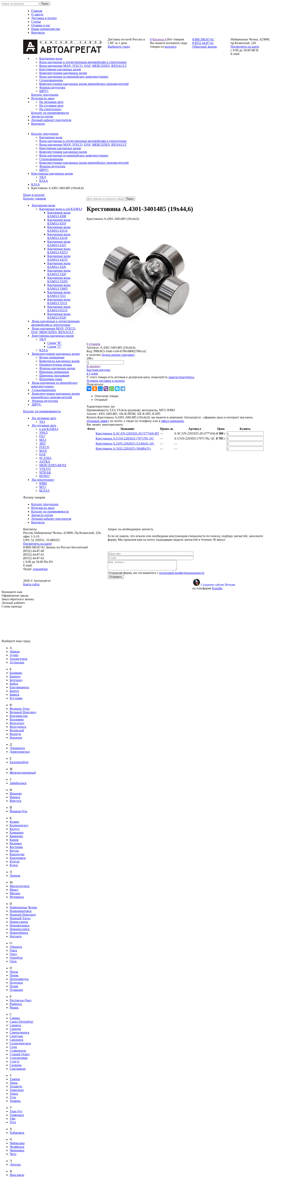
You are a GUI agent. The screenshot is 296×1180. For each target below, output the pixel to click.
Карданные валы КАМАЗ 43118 (58, 236)
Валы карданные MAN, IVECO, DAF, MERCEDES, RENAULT (83, 144)
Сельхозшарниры (51, 159)
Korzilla (217, 588)
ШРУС (44, 170)
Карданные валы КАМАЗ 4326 (58, 265)
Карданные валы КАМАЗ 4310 (58, 221)
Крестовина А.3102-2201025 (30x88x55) (123, 448)
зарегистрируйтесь (181, 377)
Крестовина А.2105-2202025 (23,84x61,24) (125, 443)
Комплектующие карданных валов (63, 151)
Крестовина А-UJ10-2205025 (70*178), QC (125, 438)
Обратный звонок (204, 46)
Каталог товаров (34, 198)
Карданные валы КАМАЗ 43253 (58, 250)
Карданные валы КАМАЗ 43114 (58, 228)
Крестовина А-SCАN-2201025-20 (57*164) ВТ (127, 433)
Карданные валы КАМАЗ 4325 (58, 243)
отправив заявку (98, 421)
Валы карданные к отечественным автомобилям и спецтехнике (83, 141)
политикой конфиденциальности (181, 573)
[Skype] (117, 388)
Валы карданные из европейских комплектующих (73, 155)
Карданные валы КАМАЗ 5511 (58, 294)
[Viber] (105, 388)
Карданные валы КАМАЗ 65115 (58, 308)
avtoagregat (40, 569)
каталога (170, 46)
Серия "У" (54, 346)
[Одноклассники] (94, 388)
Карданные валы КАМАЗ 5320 (58, 272)
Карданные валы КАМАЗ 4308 (58, 214)
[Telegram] (122, 388)
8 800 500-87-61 (203, 39)
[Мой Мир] (100, 388)
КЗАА (43, 180)
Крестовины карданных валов (60, 148)
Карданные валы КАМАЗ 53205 (58, 279)
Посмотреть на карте (245, 46)
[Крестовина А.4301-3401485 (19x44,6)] (147, 340)
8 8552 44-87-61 (203, 43)
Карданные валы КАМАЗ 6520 (58, 315)
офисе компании (172, 421)
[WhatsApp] (111, 388)
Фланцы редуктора (52, 166)
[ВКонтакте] (89, 388)
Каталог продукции (44, 133)
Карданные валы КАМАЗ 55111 (58, 301)
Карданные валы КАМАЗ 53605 (58, 286)
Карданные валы (50, 137)
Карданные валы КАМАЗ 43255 (58, 257)
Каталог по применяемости (42, 411)
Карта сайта (31, 584)
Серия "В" (54, 343)
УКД (42, 177)
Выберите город (119, 46)
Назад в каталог (34, 195)
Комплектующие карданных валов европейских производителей (84, 162)
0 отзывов (93, 344)
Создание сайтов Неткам (218, 584)
